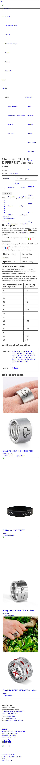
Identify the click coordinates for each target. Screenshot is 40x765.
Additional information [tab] (8, 219)
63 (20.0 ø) (28, 359)
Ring (20, 198)
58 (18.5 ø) (28, 355)
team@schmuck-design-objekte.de (14, 720)
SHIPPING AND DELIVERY (9, 737)
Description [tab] (6, 217)
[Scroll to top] (0, 764)
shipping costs (14, 173)
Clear (17, 183)
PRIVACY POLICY (7, 761)
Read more (9, 695)
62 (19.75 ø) (19, 359)
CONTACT (5, 729)
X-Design (15, 368)
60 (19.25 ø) (23, 357)
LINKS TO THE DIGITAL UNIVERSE (12, 757)
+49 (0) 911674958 (11, 716)
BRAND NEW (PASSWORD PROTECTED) (13, 731)
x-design (27, 198)
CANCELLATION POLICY (9, 735)
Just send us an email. (29, 238)
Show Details (21, 456)
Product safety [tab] (7, 221)
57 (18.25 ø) (19, 355)
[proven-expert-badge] (5, 746)
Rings (32, 198)
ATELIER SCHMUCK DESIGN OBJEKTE (13, 711)
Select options (10, 535)
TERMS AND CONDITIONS (9, 733)
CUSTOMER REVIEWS (8, 755)
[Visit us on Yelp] (5, 212)
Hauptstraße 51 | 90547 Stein (10, 713)
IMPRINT (4, 759)
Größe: (6, 179)
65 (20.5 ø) (24, 361)
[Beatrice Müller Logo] (10, 8)
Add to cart (7, 193)
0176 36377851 (12, 718)
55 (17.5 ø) (24, 353)
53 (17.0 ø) (25, 351)
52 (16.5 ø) (16, 351)
